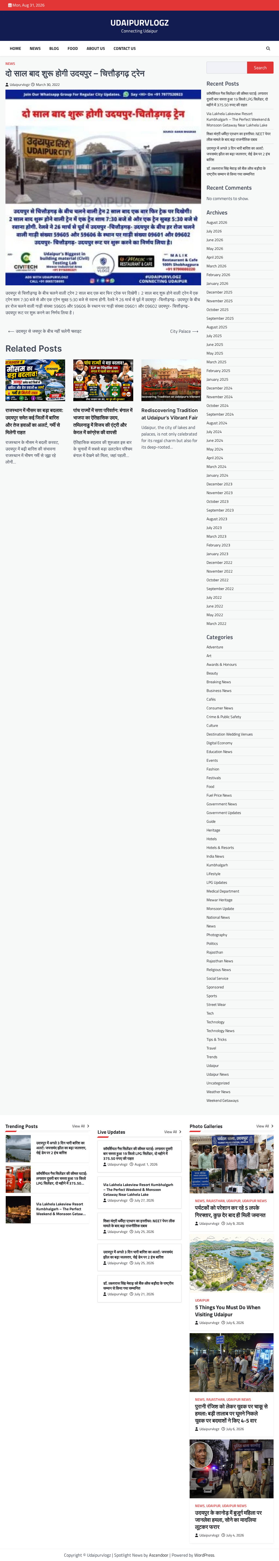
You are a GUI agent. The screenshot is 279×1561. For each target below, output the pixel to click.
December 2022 (219, 562)
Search (260, 67)
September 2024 (220, 414)
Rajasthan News (220, 961)
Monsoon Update (220, 908)
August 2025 (217, 327)
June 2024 (215, 440)
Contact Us (125, 49)
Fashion (213, 769)
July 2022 (214, 597)
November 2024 (220, 397)
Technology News (221, 1030)
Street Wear (216, 1004)
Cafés (211, 699)
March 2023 (216, 536)
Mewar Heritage (219, 900)
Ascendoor (158, 1555)
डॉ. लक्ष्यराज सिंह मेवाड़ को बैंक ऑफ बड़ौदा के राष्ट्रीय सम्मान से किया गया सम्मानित (236, 171)
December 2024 (219, 388)
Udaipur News (218, 1074)
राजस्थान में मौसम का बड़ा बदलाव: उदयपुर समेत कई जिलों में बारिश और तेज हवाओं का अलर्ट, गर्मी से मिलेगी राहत (34, 421)
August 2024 (217, 423)
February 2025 (218, 370)
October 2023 (218, 501)
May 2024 (215, 449)
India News (215, 856)
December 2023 (219, 484)
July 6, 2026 (235, 1322)
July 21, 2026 (144, 1294)
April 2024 (215, 458)
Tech (210, 1013)
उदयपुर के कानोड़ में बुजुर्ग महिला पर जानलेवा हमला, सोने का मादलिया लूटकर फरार (228, 1519)
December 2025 (219, 292)
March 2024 (216, 466)
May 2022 (215, 615)
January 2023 (217, 553)
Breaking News (219, 682)
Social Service (217, 978)
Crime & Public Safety (224, 716)
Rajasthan (215, 952)
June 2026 (215, 240)
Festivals (214, 777)
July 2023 (214, 527)
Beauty (212, 673)
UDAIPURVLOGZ (139, 22)
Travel (211, 1048)
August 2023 (217, 519)
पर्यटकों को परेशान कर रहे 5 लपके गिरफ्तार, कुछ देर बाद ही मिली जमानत (230, 1211)
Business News (219, 690)
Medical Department (223, 891)
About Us (96, 49)
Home (15, 49)
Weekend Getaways (223, 1100)
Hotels (212, 839)
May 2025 (215, 353)
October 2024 (218, 405)
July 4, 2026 (235, 1535)
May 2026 (215, 248)
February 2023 (218, 545)
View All (79, 1126)
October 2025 (218, 309)
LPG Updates (217, 882)
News (35, 49)
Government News (222, 804)
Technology (216, 1022)
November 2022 (220, 571)
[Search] (268, 48)
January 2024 (217, 475)
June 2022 (215, 606)
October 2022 (218, 580)
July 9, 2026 (235, 1223)
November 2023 (220, 492)
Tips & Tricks (217, 1039)
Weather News (219, 1091)
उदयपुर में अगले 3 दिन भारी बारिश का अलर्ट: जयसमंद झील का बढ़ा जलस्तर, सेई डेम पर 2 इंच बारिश (238, 153)
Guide (211, 821)
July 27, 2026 (144, 1200)
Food (73, 49)
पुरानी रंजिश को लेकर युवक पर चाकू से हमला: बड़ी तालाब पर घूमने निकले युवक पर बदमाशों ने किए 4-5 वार (231, 1413)
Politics (212, 943)
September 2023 (220, 510)
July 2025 (214, 335)
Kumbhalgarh (217, 865)
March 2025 (216, 362)
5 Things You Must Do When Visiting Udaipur (227, 1310)
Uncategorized (218, 1083)
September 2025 (220, 318)
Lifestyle (213, 873)
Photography (217, 934)
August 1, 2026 (146, 1164)
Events (212, 760)
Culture (212, 725)
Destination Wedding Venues (230, 734)
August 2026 (217, 222)
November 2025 (220, 301)
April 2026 (215, 257)
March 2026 (216, 266)
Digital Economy (219, 743)
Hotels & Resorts (220, 847)
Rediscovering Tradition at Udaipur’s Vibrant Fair (169, 413)
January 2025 (217, 379)
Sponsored (215, 987)
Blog (54, 49)
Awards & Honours (222, 664)
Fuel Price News (219, 795)
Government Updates (224, 812)
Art (209, 655)
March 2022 (216, 623)
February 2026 (218, 274)
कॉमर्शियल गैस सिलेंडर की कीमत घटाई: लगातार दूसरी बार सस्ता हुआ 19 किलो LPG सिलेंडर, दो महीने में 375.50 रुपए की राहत (237, 99)
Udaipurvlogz (20, 84)
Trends (212, 1057)
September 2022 (220, 588)
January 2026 (217, 283)
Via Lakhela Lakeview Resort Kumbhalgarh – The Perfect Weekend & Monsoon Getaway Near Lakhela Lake (238, 119)
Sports (212, 996)
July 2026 (214, 231)
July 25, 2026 (144, 1231)
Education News (219, 751)
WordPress (204, 1555)
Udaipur (213, 1065)
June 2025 (215, 344)
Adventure (215, 647)
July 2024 (214, 431)
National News (218, 917)
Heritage (213, 830)
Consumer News (220, 708)
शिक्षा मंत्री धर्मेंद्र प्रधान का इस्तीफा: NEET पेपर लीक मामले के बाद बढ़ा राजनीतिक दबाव (239, 136)
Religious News (219, 969)
